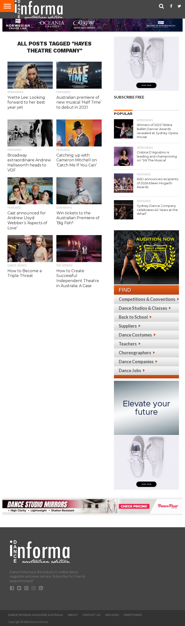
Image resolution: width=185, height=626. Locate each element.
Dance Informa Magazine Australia (35, 615)
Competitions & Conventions (147, 299)
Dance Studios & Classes (143, 308)
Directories (133, 615)
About (73, 615)
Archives (112, 615)
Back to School (133, 317)
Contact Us (91, 615)
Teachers (128, 343)
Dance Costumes (135, 334)
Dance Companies (136, 361)
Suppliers (128, 326)
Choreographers (135, 352)
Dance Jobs (130, 370)
